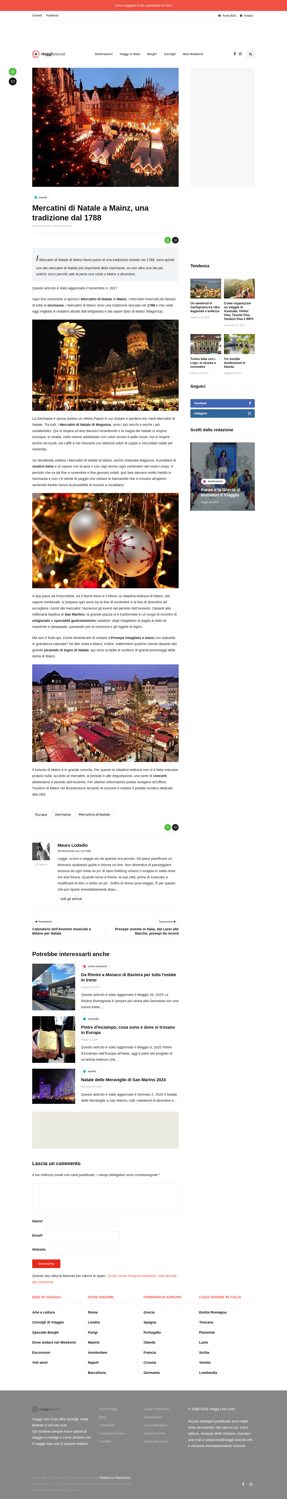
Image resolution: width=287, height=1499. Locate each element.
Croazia (150, 1362)
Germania (63, 814)
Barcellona (97, 1373)
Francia (150, 1353)
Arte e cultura (43, 1312)
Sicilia (204, 1353)
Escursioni (41, 1353)
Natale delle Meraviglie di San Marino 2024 (123, 1079)
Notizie (248, 15)
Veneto (205, 1362)
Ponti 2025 (229, 15)
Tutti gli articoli (71, 899)
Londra (94, 1322)
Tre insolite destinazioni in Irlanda (234, 362)
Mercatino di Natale (94, 814)
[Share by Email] (175, 240)
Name (37, 1221)
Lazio (203, 1342)
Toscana (206, 1322)
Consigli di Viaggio (48, 1322)
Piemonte (207, 1332)
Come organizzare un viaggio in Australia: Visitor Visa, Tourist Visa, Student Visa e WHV (239, 311)
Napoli (93, 1362)
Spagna (150, 1322)
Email (37, 1235)
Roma (93, 1312)
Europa (41, 814)
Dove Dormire (154, 1433)
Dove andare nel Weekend (54, 1342)
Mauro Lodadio (73, 845)
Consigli (170, 54)
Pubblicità (52, 15)
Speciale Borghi (45, 1332)
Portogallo (152, 1332)
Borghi (152, 54)
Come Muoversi (156, 1441)
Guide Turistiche (156, 1409)
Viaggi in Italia (130, 54)
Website (39, 1249)
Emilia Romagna (212, 1312)
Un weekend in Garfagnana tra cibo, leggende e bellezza (205, 307)
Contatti (37, 15)
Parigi (93, 1332)
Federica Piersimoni (115, 1478)
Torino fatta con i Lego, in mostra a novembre (203, 362)
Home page (108, 1409)
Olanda (149, 1342)
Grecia (149, 1312)
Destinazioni (104, 54)
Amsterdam (97, 1353)
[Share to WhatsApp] (167, 240)
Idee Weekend (193, 54)
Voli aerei (40, 1362)
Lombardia (208, 1373)
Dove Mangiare (155, 1425)
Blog (102, 1417)
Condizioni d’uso (112, 1433)
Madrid (93, 1342)
